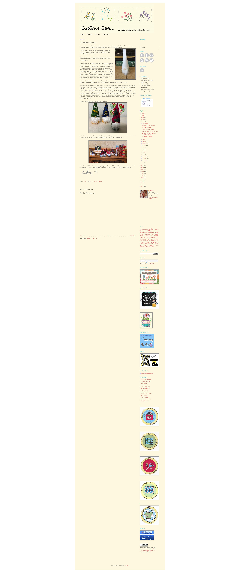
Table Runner (154, 244)
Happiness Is (149, 234)
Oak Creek (142, 47)
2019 (142, 165)
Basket (156, 229)
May (143, 152)
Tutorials (89, 34)
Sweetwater (147, 243)
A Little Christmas (146, 127)
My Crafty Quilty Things (148, 103)
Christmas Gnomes (147, 136)
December (145, 123)
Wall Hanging (150, 246)
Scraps (142, 242)
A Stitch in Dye (144, 397)
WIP (146, 247)
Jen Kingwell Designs (146, 379)
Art (140, 229)
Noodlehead (144, 392)
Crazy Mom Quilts (145, 381)
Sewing (100, 181)
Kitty (147, 235)
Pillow (148, 237)
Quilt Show (146, 239)
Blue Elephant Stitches (146, 393)
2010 (142, 184)
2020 (142, 163)
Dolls (157, 231)
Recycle (146, 240)
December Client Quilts (148, 129)
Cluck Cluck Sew (145, 400)
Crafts (97, 181)
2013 (142, 177)
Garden (142, 234)
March (144, 156)
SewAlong (147, 242)
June (143, 150)
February (144, 158)
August (144, 145)
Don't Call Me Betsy (146, 399)
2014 (142, 175)
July (143, 147)
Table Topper (143, 245)
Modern (156, 235)
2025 (142, 113)
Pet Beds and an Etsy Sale (148, 125)
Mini (151, 235)
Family (145, 232)
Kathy (151, 190)
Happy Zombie (145, 385)
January (144, 160)
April (143, 154)
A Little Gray (144, 395)
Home (82, 34)
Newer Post (83, 236)
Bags (152, 229)
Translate (152, 263)
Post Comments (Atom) (93, 238)
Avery (143, 229)
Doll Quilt (154, 231)
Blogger (127, 565)
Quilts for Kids (154, 239)
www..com (146, 98)
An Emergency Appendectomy (150, 131)
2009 (142, 186)
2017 (142, 169)
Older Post (132, 236)
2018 (142, 167)
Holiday (156, 234)
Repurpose (151, 240)
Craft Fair (93, 181)
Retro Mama (144, 390)
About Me (106, 34)
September (145, 143)
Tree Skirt (155, 245)
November (145, 139)
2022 (142, 119)
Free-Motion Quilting (153, 232)
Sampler (156, 240)
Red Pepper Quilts (145, 386)
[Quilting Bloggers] (146, 373)
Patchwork (143, 237)
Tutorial (142, 247)
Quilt (153, 238)
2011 (142, 182)
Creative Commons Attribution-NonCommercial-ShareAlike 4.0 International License (148, 551)
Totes (150, 245)
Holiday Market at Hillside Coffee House (149, 134)
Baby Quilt (148, 229)
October (144, 141)
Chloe (141, 231)
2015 (142, 173)
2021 (142, 121)
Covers (144, 231)
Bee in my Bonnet (145, 388)
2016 (142, 171)
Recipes (97, 34)
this (85, 81)
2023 (142, 117)
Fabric (141, 232)
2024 (142, 115)
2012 (142, 180)
